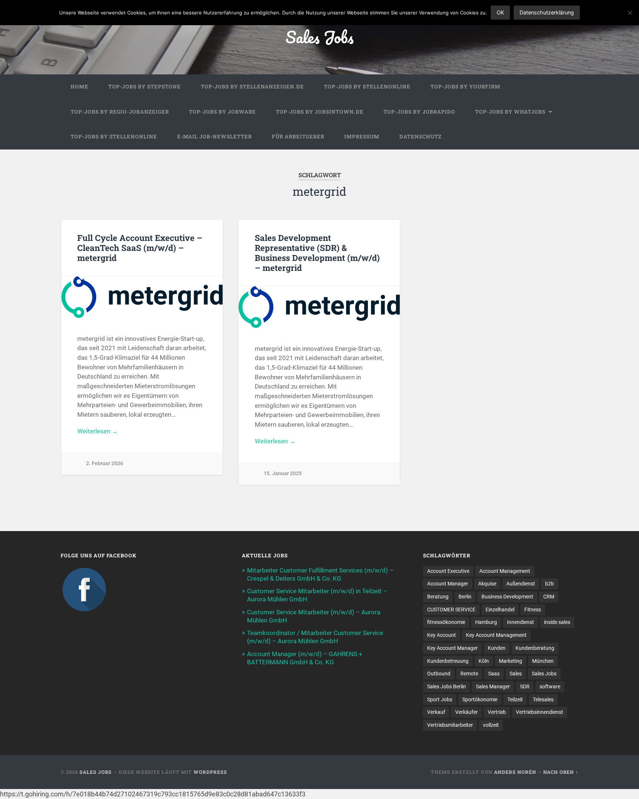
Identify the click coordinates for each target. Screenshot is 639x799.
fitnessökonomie (446, 622)
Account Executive (448, 571)
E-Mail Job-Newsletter (214, 136)
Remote (469, 674)
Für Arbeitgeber (298, 136)
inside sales (557, 622)
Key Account (441, 635)
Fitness (532, 609)
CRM (548, 597)
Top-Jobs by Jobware (222, 111)
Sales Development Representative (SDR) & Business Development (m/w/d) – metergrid (317, 252)
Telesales (543, 699)
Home (79, 86)
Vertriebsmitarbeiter (450, 725)
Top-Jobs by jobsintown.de (320, 111)
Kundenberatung (534, 648)
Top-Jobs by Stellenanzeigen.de (252, 86)
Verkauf (436, 712)
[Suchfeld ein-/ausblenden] (565, 137)
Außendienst (520, 584)
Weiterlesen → (97, 431)
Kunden (497, 648)
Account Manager (447, 584)
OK (500, 12)
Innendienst (520, 622)
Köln (484, 661)
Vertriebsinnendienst (539, 712)
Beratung (438, 597)
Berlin (465, 597)
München (543, 661)
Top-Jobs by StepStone (144, 86)
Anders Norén (515, 772)
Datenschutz (420, 136)
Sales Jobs (319, 37)
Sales (516, 674)
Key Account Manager (452, 648)
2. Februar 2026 (104, 463)
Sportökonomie (479, 699)
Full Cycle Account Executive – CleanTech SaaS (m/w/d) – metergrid (139, 247)
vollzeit (491, 725)
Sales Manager (493, 686)
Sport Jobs (439, 699)
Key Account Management (496, 635)
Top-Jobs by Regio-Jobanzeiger (120, 111)
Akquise (487, 584)
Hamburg (486, 622)
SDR (525, 686)
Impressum (361, 136)
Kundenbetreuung (448, 661)
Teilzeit (515, 699)
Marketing (510, 661)
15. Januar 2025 (283, 473)
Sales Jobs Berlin (446, 686)
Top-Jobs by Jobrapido (419, 111)
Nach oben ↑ (560, 772)
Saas (494, 674)
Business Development (507, 597)
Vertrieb (497, 712)
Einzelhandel (500, 609)
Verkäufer (466, 712)
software (550, 686)
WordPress (210, 772)
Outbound (438, 674)
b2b (549, 584)
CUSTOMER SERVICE (451, 609)
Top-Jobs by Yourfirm (465, 86)
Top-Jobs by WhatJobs (510, 111)
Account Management (504, 571)
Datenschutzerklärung (547, 12)
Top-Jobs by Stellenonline (367, 86)
